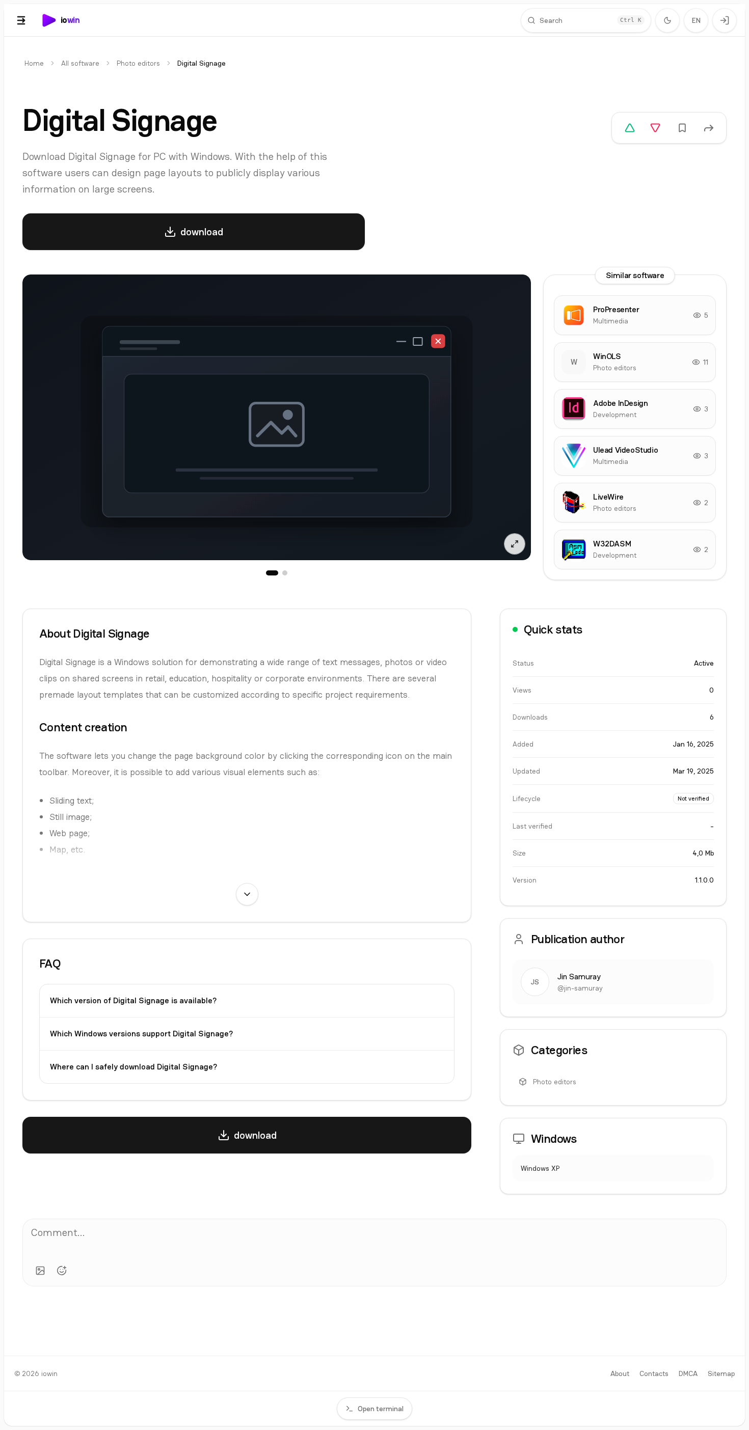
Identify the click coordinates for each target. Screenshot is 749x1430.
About (619, 1373)
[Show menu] (21, 20)
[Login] (724, 20)
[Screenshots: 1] (272, 572)
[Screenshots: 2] (284, 572)
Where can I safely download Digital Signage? (133, 1066)
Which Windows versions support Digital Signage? (141, 1033)
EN (696, 20)
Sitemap (721, 1373)
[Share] (709, 128)
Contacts (653, 1373)
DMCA (688, 1373)
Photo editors (138, 63)
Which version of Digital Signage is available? (133, 1000)
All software (80, 63)
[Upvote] (629, 128)
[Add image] (40, 1270)
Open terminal (381, 1408)
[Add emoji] (61, 1270)
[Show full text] (247, 894)
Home (34, 63)
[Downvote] (655, 128)
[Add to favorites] (682, 128)
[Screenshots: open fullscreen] (276, 417)
